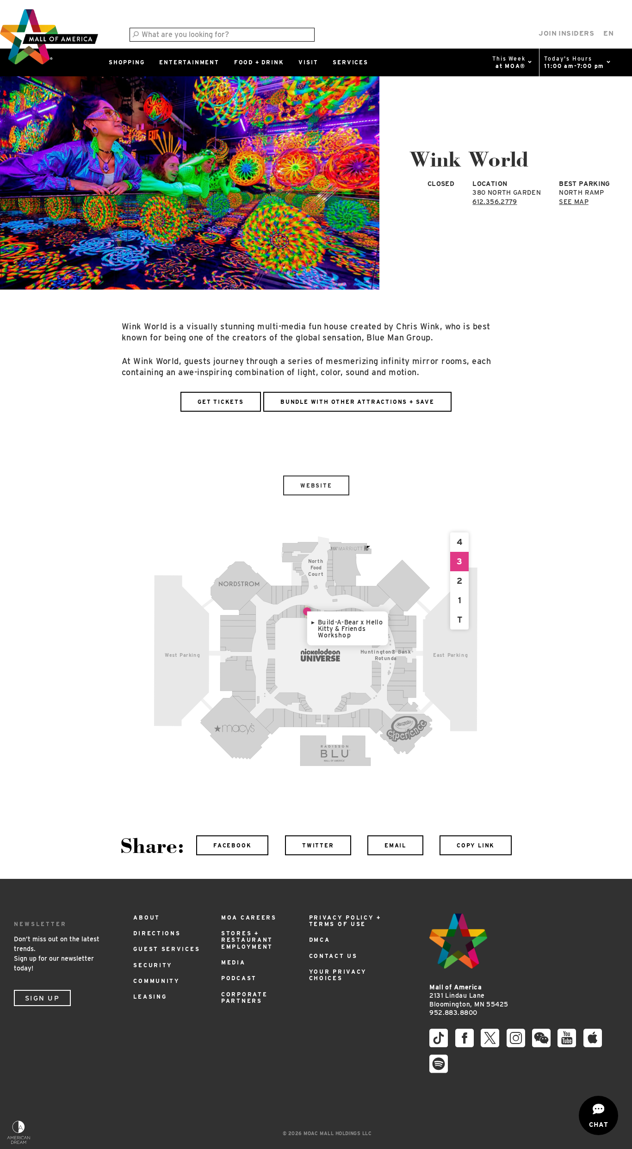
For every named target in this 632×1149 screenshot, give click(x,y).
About (146, 917)
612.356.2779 (494, 201)
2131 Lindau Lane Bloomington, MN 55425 (468, 995)
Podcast (239, 978)
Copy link (476, 845)
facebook (232, 845)
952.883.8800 (453, 1012)
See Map (573, 201)
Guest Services (166, 948)
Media (233, 962)
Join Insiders (566, 33)
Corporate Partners (244, 997)
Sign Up (42, 998)
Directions (156, 933)
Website (316, 485)
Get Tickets (221, 401)
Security (153, 965)
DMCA (319, 939)
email (395, 845)
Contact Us (333, 955)
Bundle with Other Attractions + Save (357, 401)
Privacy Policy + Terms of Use (345, 920)
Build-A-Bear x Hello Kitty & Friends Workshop (351, 628)
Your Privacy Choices (338, 975)
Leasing (150, 996)
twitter (318, 845)
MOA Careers (249, 917)
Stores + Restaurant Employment (247, 940)
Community (156, 980)
